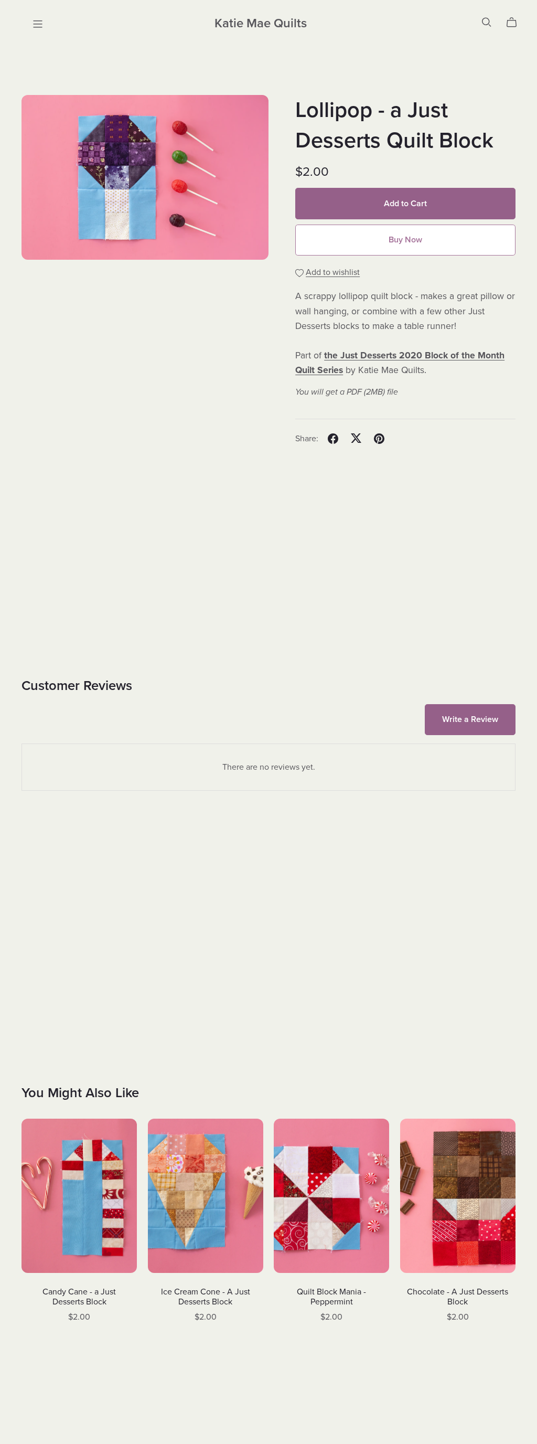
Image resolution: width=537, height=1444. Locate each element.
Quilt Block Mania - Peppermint (331, 1297)
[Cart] (515, 22)
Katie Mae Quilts (260, 23)
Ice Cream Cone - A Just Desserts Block (205, 1297)
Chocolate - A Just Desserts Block (457, 1297)
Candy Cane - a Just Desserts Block (79, 1297)
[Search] (486, 22)
